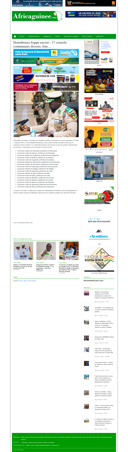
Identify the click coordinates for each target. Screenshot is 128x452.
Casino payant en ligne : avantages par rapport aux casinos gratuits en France (104, 364)
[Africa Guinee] (37, 16)
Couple (90, 437)
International (33, 36)
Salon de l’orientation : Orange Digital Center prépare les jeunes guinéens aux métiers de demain (103, 393)
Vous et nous (86, 36)
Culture (83, 437)
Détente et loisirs (70, 36)
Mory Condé (27, 281)
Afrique (46, 437)
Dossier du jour (68, 437)
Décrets (21, 281)
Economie (27, 437)
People (94, 437)
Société (23, 437)
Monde (49, 437)
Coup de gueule (60, 437)
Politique (33, 281)
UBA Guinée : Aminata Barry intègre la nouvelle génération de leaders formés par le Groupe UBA (104, 350)
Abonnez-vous (25, 442)
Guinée (21, 36)
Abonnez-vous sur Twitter (48, 442)
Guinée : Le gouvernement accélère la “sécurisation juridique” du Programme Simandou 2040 (104, 407)
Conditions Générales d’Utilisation (42, 445)
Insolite (97, 437)
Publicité (28, 445)
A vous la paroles (104, 437)
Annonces (99, 36)
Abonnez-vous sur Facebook (35, 442)
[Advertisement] (64, 28)
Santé (87, 437)
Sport (57, 36)
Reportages (74, 437)
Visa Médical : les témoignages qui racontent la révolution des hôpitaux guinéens (104, 309)
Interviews (54, 437)
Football (79, 437)
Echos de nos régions (35, 437)
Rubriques (47, 36)
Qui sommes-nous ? (54, 445)
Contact (32, 445)
